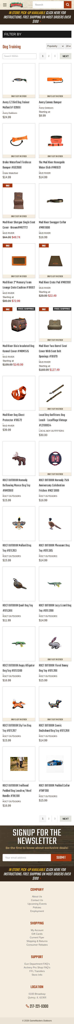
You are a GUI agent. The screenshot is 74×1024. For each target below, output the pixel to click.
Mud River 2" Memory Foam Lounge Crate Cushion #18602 (19, 285)
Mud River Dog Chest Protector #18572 (13, 418)
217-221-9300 (39, 1006)
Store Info (37, 974)
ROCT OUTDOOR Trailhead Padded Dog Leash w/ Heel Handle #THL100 (17, 791)
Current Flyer (37, 937)
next (66, 56)
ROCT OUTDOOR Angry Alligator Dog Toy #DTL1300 (19, 668)
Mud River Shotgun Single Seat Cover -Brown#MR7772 (19, 225)
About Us (37, 896)
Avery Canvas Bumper (50, 102)
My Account (37, 930)
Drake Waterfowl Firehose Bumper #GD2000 (17, 165)
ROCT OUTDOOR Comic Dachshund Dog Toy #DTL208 (54, 728)
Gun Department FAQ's (37, 963)
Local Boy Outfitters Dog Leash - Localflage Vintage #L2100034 (53, 420)
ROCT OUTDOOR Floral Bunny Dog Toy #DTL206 (53, 668)
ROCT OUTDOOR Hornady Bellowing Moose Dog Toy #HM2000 (16, 485)
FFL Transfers (37, 971)
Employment (37, 911)
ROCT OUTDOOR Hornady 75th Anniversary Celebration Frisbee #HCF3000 (54, 485)
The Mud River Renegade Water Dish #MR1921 (52, 165)
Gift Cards (37, 933)
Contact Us (37, 900)
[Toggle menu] (4, 5)
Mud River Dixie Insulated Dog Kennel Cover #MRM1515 (18, 349)
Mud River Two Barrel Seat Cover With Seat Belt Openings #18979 (53, 351)
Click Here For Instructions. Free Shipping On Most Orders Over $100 (37, 17)
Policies (37, 907)
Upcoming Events (37, 903)
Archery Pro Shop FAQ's (37, 967)
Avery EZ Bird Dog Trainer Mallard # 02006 (16, 105)
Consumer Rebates (37, 944)
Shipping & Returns (37, 941)
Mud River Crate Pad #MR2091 (55, 282)
